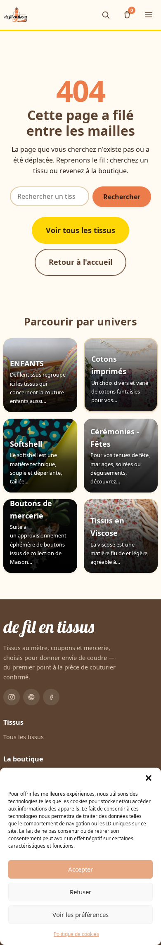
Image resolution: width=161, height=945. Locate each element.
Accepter (80, 869)
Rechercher (121, 196)
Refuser (80, 892)
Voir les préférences (80, 914)
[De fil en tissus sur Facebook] (51, 697)
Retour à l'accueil (80, 262)
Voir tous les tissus (80, 230)
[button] (148, 778)
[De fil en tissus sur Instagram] (11, 697)
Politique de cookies (76, 934)
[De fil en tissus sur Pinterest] (31, 697)
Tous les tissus (23, 737)
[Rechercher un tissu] (106, 15)
